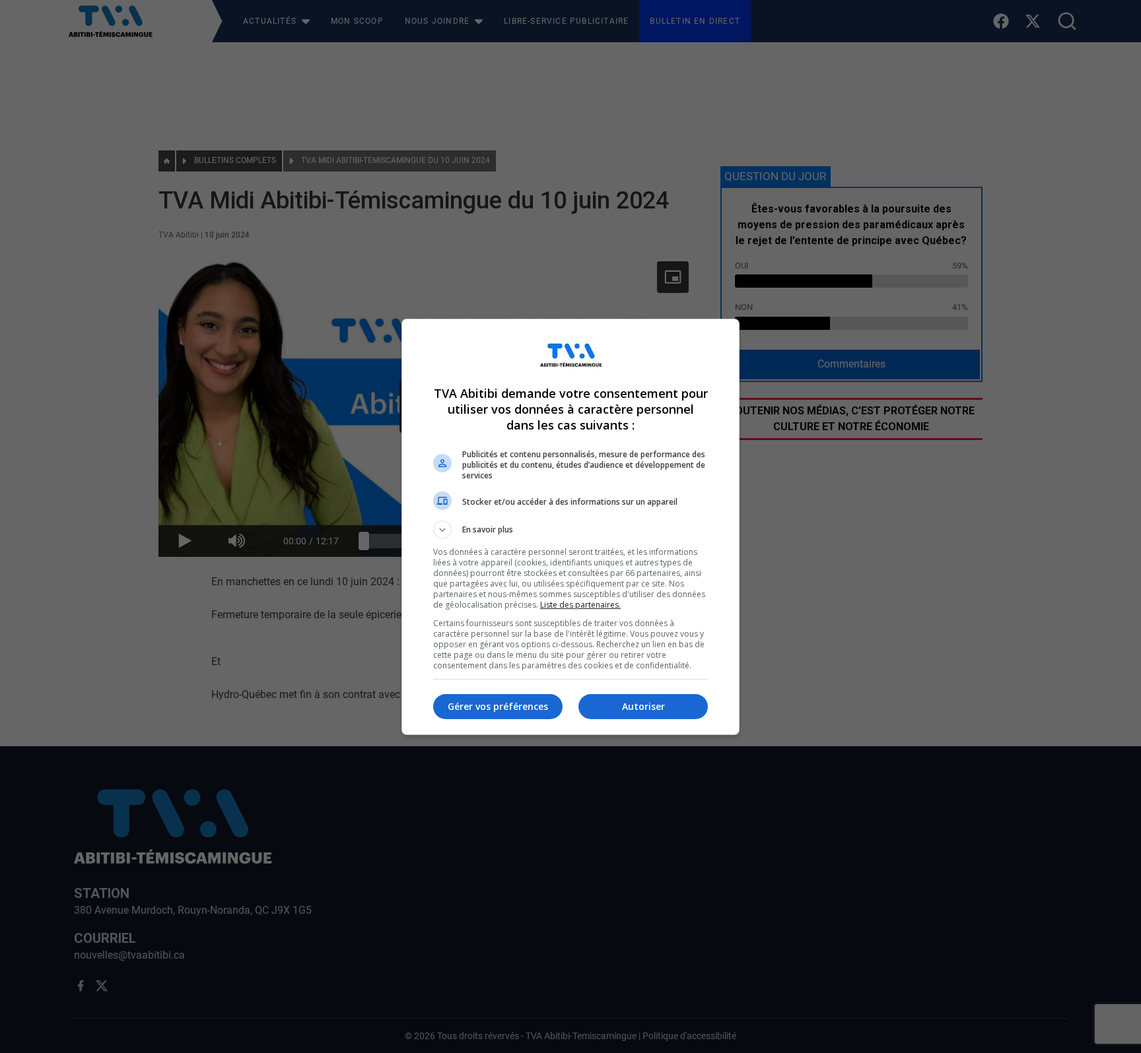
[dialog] (570, 527)
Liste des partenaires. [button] (580, 604)
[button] (570, 530)
